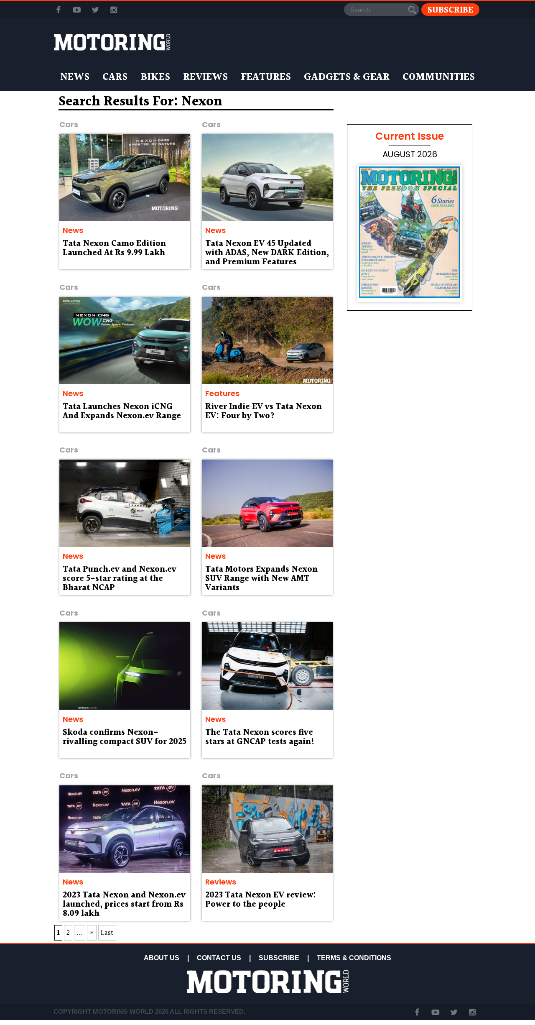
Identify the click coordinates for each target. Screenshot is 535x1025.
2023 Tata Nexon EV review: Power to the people (260, 900)
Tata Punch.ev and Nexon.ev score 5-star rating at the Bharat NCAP (119, 579)
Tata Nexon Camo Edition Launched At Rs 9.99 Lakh (114, 248)
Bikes (155, 77)
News (74, 77)
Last (107, 933)
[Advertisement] (409, 557)
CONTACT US (219, 957)
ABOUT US (161, 957)
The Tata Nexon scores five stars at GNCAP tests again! (260, 737)
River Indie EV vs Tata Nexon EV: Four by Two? (263, 411)
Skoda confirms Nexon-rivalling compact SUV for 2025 (124, 737)
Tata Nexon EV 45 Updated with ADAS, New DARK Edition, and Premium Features (267, 253)
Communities (439, 77)
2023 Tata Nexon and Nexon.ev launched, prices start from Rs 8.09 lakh (124, 904)
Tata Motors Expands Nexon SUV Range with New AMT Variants (261, 579)
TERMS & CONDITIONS (354, 957)
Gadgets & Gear (347, 77)
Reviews (205, 77)
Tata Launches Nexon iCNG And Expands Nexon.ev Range (122, 411)
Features (266, 77)
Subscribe (450, 10)
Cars (114, 77)
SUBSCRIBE (279, 957)
